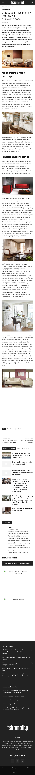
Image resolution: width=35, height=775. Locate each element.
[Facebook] (12, 761)
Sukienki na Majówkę (12, 700)
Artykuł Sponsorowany (17, 769)
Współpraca (15, 768)
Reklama (29, 768)
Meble (8, 9)
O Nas (9, 768)
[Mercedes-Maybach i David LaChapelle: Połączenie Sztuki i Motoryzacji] (6, 473)
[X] (22, 761)
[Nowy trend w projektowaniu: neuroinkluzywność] (6, 464)
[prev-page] (3, 517)
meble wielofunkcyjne (21, 428)
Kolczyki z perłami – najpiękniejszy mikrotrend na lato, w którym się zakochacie (17, 663)
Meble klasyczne (10, 428)
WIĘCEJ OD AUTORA (23, 448)
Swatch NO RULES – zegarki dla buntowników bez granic (16, 669)
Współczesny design (7, 431)
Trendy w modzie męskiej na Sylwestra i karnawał (9, 441)
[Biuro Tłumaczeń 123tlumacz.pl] (17, 581)
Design (12, 6)
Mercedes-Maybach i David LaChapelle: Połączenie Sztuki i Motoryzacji (22, 473)
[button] (3, 2)
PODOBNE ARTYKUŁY (9, 448)
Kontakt (4, 768)
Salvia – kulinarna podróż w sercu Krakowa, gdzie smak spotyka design (21, 455)
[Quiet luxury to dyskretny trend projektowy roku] (6, 510)
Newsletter (22, 768)
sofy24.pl (20, 229)
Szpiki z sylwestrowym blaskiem (26, 441)
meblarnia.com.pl (14, 151)
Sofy (30, 428)
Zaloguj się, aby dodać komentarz (18, 552)
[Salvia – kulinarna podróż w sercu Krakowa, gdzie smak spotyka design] (6, 455)
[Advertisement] (17, 407)
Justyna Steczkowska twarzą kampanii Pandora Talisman (16, 658)
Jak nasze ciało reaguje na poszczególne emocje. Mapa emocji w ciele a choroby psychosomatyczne (16, 675)
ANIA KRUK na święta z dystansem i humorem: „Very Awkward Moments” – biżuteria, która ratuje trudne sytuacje (17, 651)
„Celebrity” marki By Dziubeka (16, 696)
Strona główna (5, 6)
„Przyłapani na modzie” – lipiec (16, 704)
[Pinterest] (17, 761)
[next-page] (6, 517)
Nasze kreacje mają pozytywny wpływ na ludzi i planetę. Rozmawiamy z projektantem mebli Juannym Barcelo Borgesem (22, 500)
